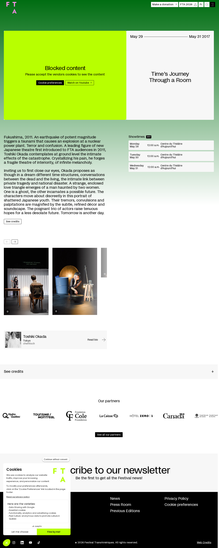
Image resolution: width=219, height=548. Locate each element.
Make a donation (162, 4)
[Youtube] (30, 542)
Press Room (120, 505)
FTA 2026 (186, 4)
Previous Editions (125, 511)
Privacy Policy (176, 498)
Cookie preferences (181, 505)
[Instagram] (14, 542)
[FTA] (11, 7)
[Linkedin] (22, 542)
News (115, 498)
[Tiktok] (39, 542)
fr (201, 4)
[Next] (15, 241)
